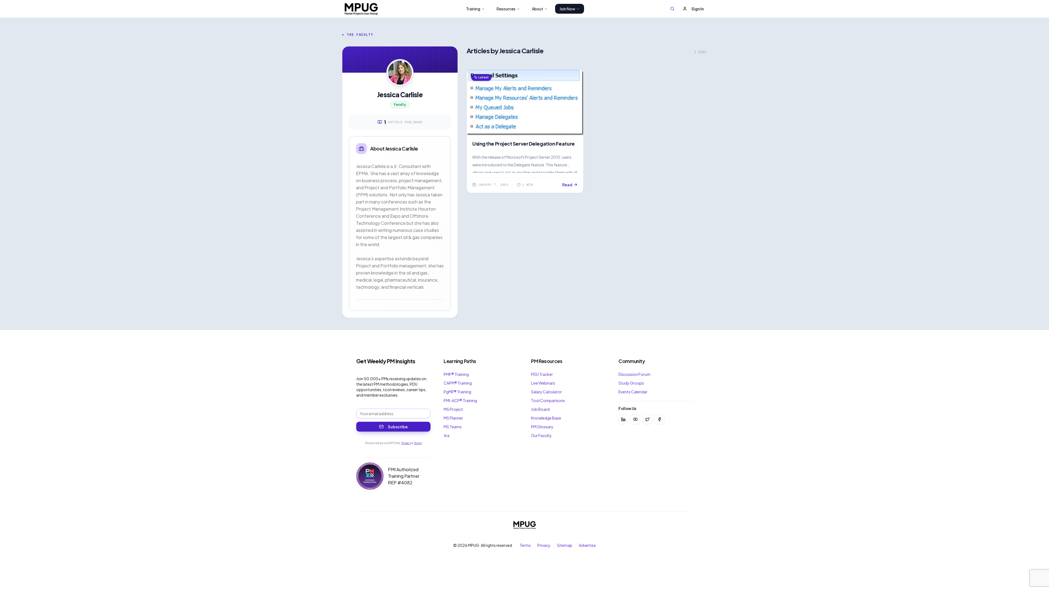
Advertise (587, 545)
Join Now (567, 8)
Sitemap (564, 545)
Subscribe (398, 426)
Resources (506, 8)
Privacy (406, 443)
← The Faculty (357, 35)
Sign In (697, 8)
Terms (418, 443)
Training (473, 8)
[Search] (672, 9)
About (537, 8)
